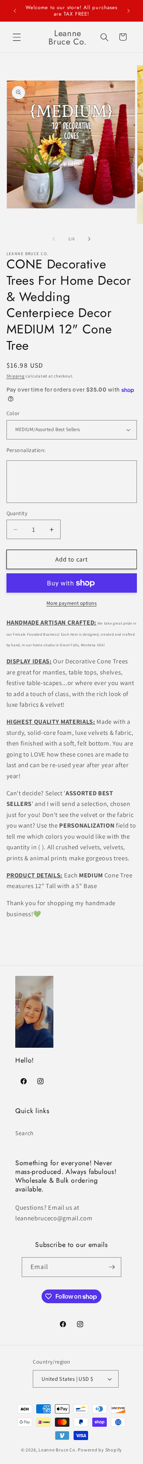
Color (13, 413)
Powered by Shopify (100, 1450)
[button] (17, 37)
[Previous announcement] (14, 10)
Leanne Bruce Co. (58, 1450)
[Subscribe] (112, 1267)
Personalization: (26, 450)
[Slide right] (89, 238)
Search (24, 1133)
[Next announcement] (128, 10)
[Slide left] (53, 238)
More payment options (72, 603)
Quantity (17, 513)
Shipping (15, 376)
